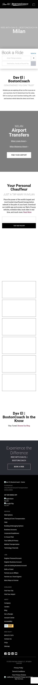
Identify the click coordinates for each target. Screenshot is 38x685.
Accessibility (8, 621)
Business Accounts (10, 529)
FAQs (6, 642)
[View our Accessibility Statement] (9, 627)
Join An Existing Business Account (15, 565)
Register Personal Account (13, 558)
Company (7, 603)
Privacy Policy (18, 668)
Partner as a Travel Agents (12, 576)
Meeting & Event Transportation (14, 518)
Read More (27, 212)
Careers (6, 607)
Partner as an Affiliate (11, 573)
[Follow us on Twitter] (9, 654)
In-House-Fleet (9, 537)
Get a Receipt (8, 614)
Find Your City (8, 590)
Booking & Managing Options (13, 526)
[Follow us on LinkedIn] (12, 654)
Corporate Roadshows (11, 533)
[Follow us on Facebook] (5, 654)
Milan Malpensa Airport (18, 147)
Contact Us (8, 639)
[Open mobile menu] (34, 5)
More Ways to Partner (11, 580)
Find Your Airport (19, 155)
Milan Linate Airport (18, 141)
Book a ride (19, 467)
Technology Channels (11, 548)
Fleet (5, 522)
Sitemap (7, 646)
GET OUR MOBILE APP (10, 495)
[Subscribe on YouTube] (16, 654)
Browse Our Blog (24, 426)
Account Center (9, 618)
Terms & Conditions (18, 671)
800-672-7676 (9, 635)
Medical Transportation (11, 544)
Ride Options (8, 515)
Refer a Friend (8, 569)
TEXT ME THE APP (19, 226)
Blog (5, 610)
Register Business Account (13, 562)
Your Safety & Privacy (11, 540)
